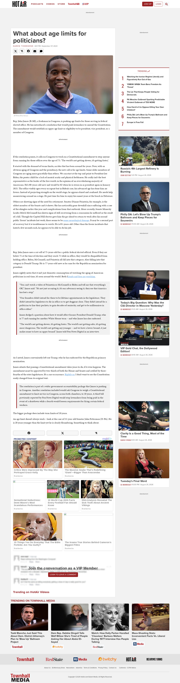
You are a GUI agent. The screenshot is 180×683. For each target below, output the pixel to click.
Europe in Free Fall (135, 122)
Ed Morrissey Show (58, 668)
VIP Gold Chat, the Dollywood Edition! (138, 350)
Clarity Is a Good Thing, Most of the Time (142, 435)
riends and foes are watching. (82, 276)
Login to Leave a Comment (63, 574)
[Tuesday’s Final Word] (144, 463)
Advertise (79, 668)
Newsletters (70, 668)
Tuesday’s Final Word (133, 481)
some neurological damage (76, 220)
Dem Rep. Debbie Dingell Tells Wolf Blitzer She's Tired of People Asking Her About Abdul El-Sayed (69, 637)
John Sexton (125, 175)
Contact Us (112, 668)
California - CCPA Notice (127, 668)
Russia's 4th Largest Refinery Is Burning (139, 170)
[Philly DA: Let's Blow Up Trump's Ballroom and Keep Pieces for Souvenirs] (144, 196)
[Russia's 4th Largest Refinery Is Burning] (144, 151)
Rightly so (70, 374)
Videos (50, 4)
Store (61, 4)
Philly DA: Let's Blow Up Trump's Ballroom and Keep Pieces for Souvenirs (140, 217)
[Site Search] (166, 4)
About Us (47, 668)
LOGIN (158, 4)
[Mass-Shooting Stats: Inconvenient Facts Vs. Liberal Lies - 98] (150, 617)
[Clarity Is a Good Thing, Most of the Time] (144, 416)
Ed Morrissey (126, 224)
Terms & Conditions (90, 668)
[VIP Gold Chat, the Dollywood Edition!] (144, 330)
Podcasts (37, 4)
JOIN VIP (147, 4)
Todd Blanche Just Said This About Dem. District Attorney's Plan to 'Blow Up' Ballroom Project (27, 637)
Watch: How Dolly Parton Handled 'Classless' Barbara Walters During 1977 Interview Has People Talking (110, 637)
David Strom (125, 440)
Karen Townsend (23, 46)
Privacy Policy (103, 668)
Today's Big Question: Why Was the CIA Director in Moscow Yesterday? (142, 304)
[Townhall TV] (74, 4)
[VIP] (85, 4)
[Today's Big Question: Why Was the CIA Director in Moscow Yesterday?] (144, 285)
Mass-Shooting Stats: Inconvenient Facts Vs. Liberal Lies (148, 636)
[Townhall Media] (20, 678)
